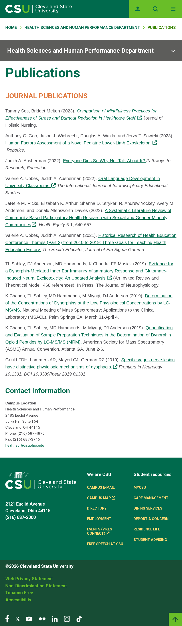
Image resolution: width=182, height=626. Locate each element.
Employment (99, 519)
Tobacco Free (19, 592)
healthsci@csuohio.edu (24, 445)
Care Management (151, 498)
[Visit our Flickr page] (42, 618)
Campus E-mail (101, 487)
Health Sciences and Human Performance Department (82, 27)
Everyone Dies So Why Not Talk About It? (104, 160)
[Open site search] (155, 9)
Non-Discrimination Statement (36, 585)
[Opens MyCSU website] (137, 9)
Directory (97, 508)
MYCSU (140, 487)
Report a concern (151, 519)
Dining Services (148, 508)
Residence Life (147, 529)
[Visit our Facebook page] (7, 618)
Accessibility (18, 599)
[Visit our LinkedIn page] (55, 618)
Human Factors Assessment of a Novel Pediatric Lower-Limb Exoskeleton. (78, 142)
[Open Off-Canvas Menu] (173, 9)
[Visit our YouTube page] (29, 618)
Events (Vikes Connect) (99, 531)
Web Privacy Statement (29, 578)
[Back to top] (175, 619)
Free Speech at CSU (105, 544)
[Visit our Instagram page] (67, 618)
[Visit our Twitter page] (18, 618)
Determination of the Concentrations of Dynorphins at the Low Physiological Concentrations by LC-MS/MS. (88, 302)
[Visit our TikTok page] (79, 618)
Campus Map (99, 498)
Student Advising (150, 540)
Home (11, 27)
